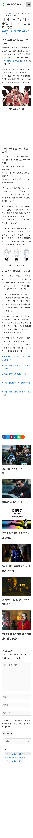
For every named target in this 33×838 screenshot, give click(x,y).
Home (4, 13)
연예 (8, 13)
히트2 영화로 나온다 (12, 501)
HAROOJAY (14, 4)
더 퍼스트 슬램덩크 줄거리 (14, 761)
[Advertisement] (16, 129)
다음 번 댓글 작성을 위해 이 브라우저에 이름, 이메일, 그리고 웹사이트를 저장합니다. (16, 723)
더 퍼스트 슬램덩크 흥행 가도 (15, 754)
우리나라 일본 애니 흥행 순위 (15, 757)
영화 (12, 13)
